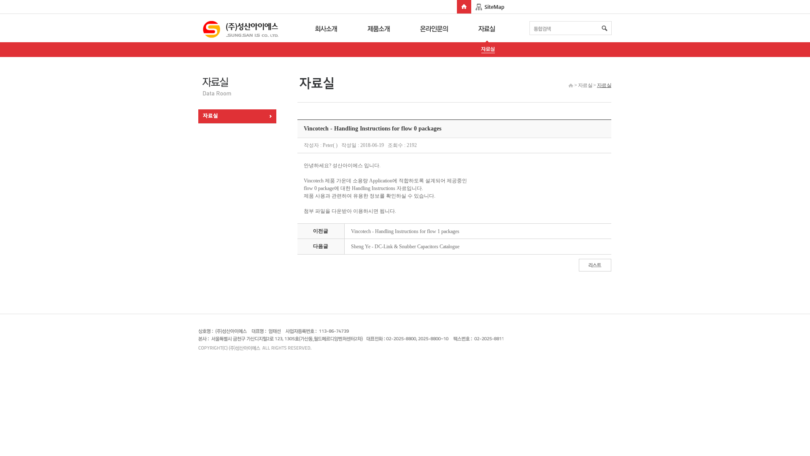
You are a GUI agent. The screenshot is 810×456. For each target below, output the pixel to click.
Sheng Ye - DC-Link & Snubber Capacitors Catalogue (405, 247)
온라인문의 (434, 28)
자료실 (487, 28)
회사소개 (324, 28)
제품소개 (379, 28)
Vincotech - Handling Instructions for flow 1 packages (405, 231)
